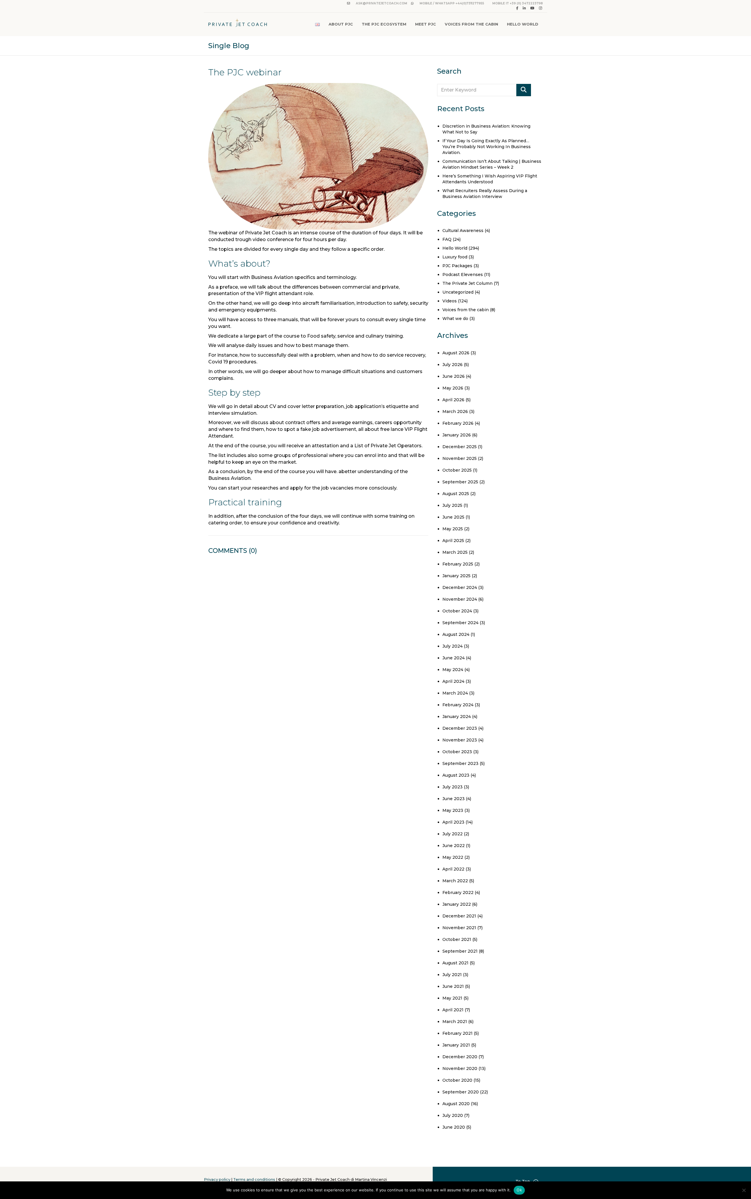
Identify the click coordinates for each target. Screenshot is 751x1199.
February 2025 (457, 564)
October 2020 (457, 1080)
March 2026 (455, 411)
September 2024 (460, 622)
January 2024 (456, 716)
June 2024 (453, 658)
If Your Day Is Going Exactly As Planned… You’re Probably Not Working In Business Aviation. (486, 146)
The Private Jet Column (467, 283)
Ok (519, 1190)
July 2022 (452, 833)
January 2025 (456, 575)
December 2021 (459, 916)
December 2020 (459, 1056)
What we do (455, 318)
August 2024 (455, 634)
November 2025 (459, 458)
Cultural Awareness (462, 230)
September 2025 (460, 482)
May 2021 (452, 998)
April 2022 (453, 869)
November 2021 (459, 927)
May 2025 (452, 528)
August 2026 (455, 352)
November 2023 (459, 740)
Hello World (522, 24)
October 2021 (456, 939)
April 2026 (453, 399)
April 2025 (453, 540)
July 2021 (452, 974)
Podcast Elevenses (462, 274)
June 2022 (453, 845)
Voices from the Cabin (471, 24)
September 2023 (460, 763)
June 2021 (453, 986)
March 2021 (454, 1021)
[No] (744, 1190)
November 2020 (459, 1068)
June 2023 (453, 798)
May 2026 (452, 388)
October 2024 (457, 611)
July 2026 (452, 364)
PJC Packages (457, 265)
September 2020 (460, 1092)
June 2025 (453, 517)
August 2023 (455, 775)
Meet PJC (425, 24)
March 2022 (455, 880)
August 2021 (455, 963)
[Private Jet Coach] (237, 24)
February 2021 (457, 1033)
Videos (449, 301)
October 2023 (457, 751)
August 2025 (455, 493)
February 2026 (457, 423)
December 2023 (459, 728)
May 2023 (452, 810)
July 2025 (452, 505)
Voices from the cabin (465, 309)
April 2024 (453, 681)
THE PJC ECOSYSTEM (384, 24)
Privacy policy (217, 1179)
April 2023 (453, 822)
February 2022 (457, 892)
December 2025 (459, 446)
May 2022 (452, 857)
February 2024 (457, 704)
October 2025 (457, 470)
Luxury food (454, 257)
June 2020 (453, 1127)
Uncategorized (457, 292)
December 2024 (459, 587)
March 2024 (455, 693)
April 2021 (453, 1009)
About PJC (341, 24)
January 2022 (456, 904)
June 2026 (453, 376)
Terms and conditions (254, 1179)
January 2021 (456, 1045)
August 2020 (456, 1103)
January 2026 (456, 435)
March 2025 (455, 552)
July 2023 (452, 787)
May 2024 (452, 669)
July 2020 (452, 1115)
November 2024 (459, 599)
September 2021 (460, 951)
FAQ (446, 239)
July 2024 (452, 646)
